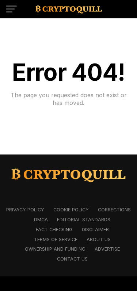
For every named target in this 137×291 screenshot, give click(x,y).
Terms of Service (55, 239)
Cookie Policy (71, 209)
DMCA (41, 219)
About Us (99, 239)
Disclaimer (95, 229)
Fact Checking (54, 229)
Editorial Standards (83, 219)
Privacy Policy (25, 209)
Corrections (114, 209)
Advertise (107, 249)
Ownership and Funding (55, 249)
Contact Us (72, 259)
